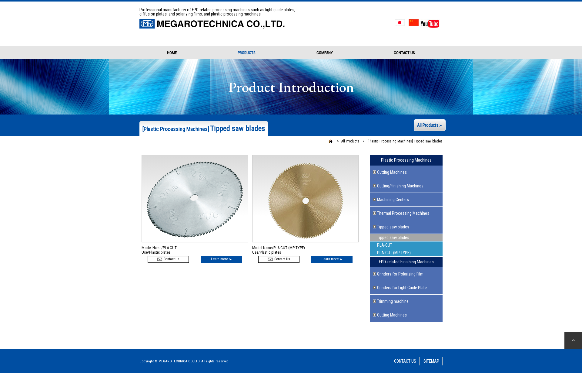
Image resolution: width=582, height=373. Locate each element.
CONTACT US (404, 52)
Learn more (220, 259)
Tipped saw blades (405, 141)
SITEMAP (431, 361)
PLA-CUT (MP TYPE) (394, 252)
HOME (172, 52)
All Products (428, 125)
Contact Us (171, 259)
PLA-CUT (384, 245)
